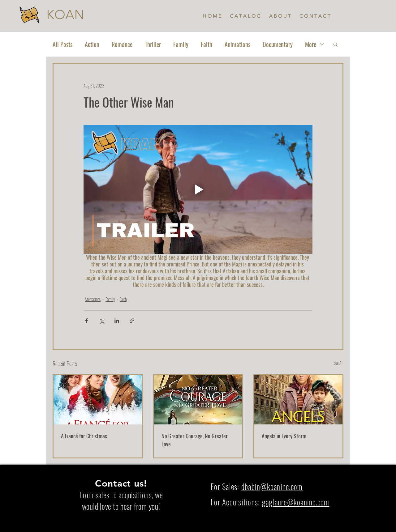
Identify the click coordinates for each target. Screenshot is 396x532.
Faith (206, 44)
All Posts (62, 44)
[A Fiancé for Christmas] (98, 399)
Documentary (278, 44)
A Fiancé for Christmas (84, 436)
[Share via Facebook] (86, 321)
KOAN (65, 15)
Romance (122, 44)
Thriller (153, 44)
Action (92, 44)
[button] (335, 44)
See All (338, 363)
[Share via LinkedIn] (117, 321)
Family (180, 44)
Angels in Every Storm (284, 436)
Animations (237, 44)
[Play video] (198, 189)
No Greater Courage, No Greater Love (194, 440)
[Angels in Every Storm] (298, 399)
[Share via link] (132, 321)
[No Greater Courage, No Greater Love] (198, 399)
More (310, 44)
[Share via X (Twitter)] (102, 321)
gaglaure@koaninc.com (295, 502)
